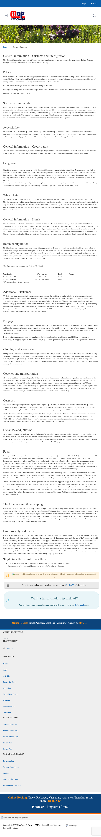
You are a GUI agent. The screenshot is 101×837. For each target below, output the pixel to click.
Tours (5, 670)
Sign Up (93, 3)
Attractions (7, 688)
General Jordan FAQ (10, 724)
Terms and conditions (11, 767)
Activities (6, 676)
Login (84, 3)
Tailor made (80, 605)
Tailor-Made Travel (10, 694)
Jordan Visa (71, 585)
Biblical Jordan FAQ (10, 730)
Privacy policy (8, 761)
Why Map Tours (9, 706)
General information (10, 779)
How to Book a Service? (12, 785)
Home (5, 47)
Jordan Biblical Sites (10, 736)
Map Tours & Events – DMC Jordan (30, 825)
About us (6, 700)
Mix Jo (15, 828)
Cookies (6, 773)
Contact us (9, 648)
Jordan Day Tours (9, 682)
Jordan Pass (7, 749)
